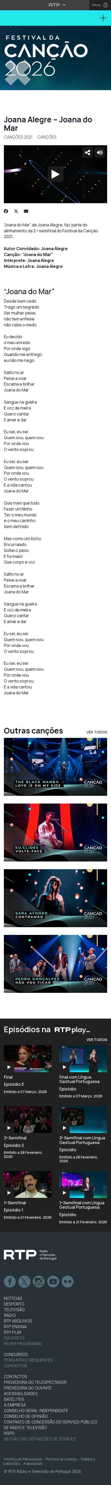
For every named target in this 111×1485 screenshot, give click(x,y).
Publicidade (33, 1464)
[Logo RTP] (30, 1255)
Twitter (24, 1282)
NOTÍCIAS (13, 1298)
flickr (68, 1282)
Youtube (53, 1282)
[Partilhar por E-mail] (26, 211)
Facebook (10, 1282)
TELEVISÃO (14, 1309)
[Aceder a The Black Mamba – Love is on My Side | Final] (55, 767)
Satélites (14, 1399)
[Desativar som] (100, 152)
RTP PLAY (12, 1332)
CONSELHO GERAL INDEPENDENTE (36, 1410)
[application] (55, 174)
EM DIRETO (14, 1338)
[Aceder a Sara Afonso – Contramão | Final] (55, 898)
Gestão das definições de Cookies (40, 1439)
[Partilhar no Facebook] (6, 211)
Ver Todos (96, 732)
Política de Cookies (61, 1459)
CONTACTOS (15, 1376)
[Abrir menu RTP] (56, 5)
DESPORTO (14, 1304)
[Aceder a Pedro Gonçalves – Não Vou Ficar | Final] (55, 964)
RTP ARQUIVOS (18, 1321)
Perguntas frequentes (28, 1360)
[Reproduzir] (55, 174)
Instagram (39, 1282)
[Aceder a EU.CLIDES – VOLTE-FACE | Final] (55, 832)
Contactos (15, 1365)
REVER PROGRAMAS (23, 1343)
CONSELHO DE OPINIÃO (26, 1416)
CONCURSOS (16, 1354)
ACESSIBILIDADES (21, 1393)
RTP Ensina (15, 1326)
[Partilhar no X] (16, 211)
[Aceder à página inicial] (55, 58)
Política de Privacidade (23, 1459)
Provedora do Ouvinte (28, 1388)
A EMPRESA (15, 1405)
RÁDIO (10, 1315)
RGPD (9, 1433)
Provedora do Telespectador (35, 1382)
